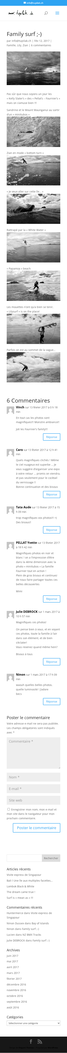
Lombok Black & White (20, 886)
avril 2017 (13, 967)
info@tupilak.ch (21, 41)
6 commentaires (41, 45)
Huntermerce (15, 913)
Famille (11, 45)
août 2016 (13, 1007)
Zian (25, 45)
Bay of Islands (40, 923)
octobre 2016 (15, 996)
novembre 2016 (16, 990)
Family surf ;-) (30, 929)
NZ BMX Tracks (32, 934)
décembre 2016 (16, 984)
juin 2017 (12, 955)
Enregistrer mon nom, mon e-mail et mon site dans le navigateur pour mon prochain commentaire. (32, 814)
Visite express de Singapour (24, 875)
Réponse (51, 437)
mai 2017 (12, 961)
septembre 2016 (17, 1001)
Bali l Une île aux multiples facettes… (30, 880)
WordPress (53, 1047)
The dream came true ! (21, 892)
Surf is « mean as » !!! (20, 897)
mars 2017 (13, 973)
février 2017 (14, 978)
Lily (19, 45)
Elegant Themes (26, 1047)
